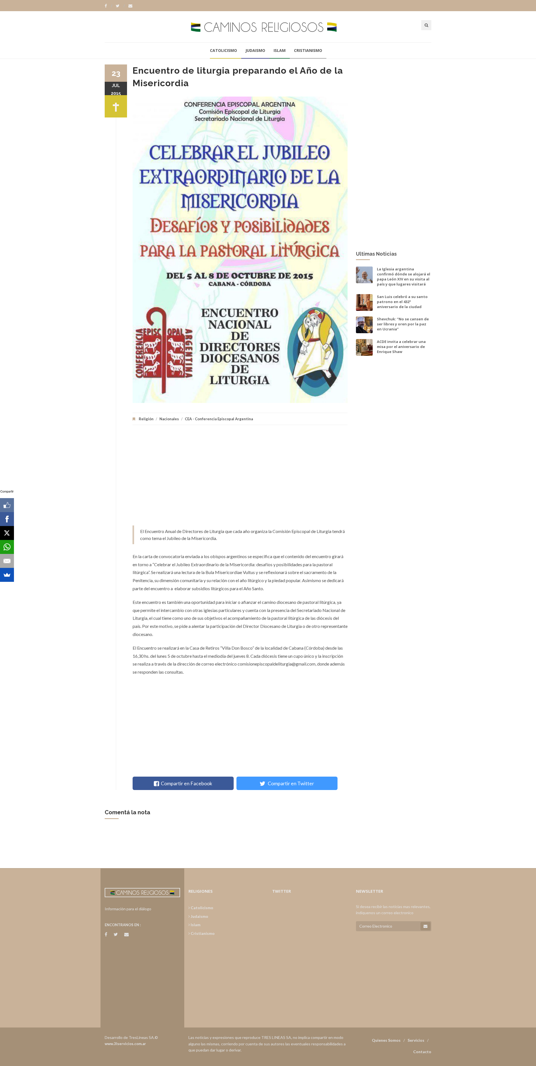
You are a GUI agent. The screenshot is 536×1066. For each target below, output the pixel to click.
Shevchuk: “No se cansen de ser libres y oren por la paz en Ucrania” (403, 324)
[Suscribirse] (425, 926)
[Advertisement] (240, 478)
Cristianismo (308, 50)
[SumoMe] (7, 575)
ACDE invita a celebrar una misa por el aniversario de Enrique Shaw (401, 346)
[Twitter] (120, 6)
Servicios (416, 1040)
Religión (146, 419)
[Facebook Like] (7, 505)
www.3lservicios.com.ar (125, 1043)
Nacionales (169, 419)
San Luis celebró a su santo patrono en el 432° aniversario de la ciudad (402, 301)
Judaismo (255, 50)
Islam (280, 50)
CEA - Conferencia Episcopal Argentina (219, 419)
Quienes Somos (386, 1040)
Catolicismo (223, 50)
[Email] (7, 561)
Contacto (422, 1051)
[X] (7, 533)
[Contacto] (130, 6)
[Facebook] (108, 6)
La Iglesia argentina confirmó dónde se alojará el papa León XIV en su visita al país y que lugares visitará (403, 276)
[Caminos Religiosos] (268, 26)
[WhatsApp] (7, 547)
